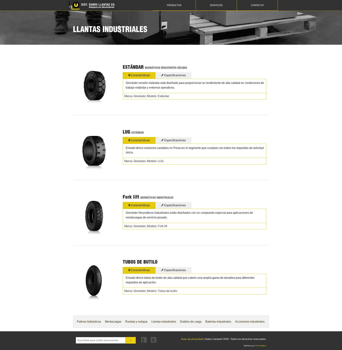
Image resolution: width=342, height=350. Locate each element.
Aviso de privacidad (192, 339)
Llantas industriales (163, 321)
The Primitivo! (260, 346)
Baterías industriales (218, 321)
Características (140, 75)
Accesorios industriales (250, 321)
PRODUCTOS (174, 5)
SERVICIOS (216, 5)
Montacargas (113, 321)
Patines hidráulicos (89, 321)
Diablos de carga (190, 321)
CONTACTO (257, 5)
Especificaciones (175, 75)
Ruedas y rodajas (136, 321)
